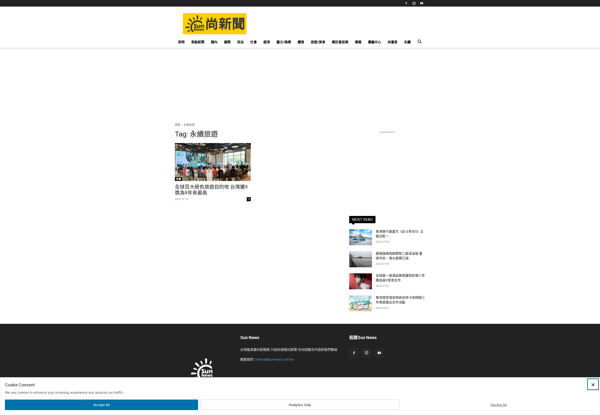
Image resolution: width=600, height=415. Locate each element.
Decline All (498, 405)
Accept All (101, 405)
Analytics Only (300, 405)
